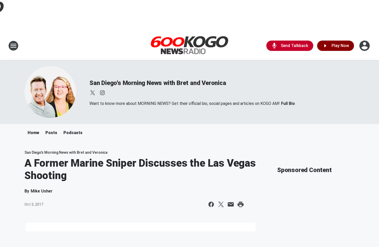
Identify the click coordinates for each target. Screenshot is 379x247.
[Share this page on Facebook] (211, 204)
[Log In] (365, 46)
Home (33, 132)
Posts (51, 132)
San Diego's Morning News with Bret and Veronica (157, 83)
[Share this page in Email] (230, 204)
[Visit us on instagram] (102, 93)
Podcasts (73, 132)
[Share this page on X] (221, 204)
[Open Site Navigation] (13, 46)
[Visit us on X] (92, 93)
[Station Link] (189, 46)
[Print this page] (240, 204)
